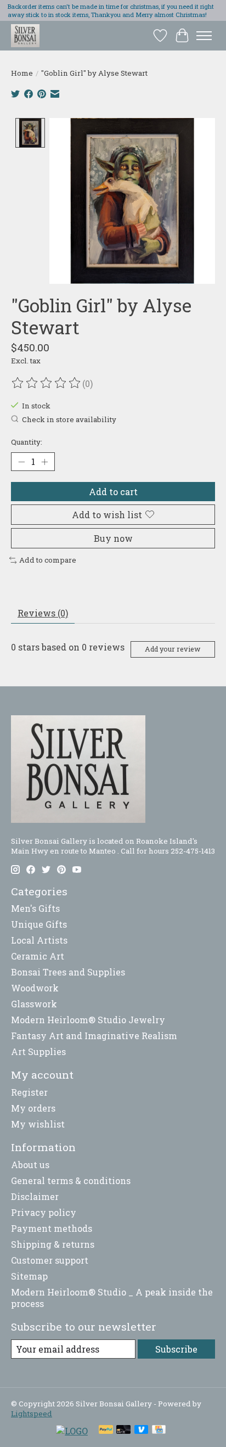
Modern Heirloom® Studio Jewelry (88, 1019)
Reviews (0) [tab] (43, 613)
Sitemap (29, 1276)
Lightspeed (31, 1413)
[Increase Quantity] (44, 462)
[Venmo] (141, 1430)
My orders (33, 1108)
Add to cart (113, 491)
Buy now (113, 538)
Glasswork (34, 1003)
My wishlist (38, 1124)
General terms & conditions (71, 1180)
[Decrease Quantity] (21, 462)
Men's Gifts (35, 908)
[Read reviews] (46, 383)
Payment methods (51, 1228)
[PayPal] (106, 1430)
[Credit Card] (159, 1430)
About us (30, 1164)
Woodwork (35, 988)
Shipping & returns (52, 1244)
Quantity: (26, 442)
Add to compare (47, 560)
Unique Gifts (39, 924)
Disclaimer (35, 1196)
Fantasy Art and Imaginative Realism (94, 1035)
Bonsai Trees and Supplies (68, 972)
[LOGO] (72, 1431)
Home (22, 73)
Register (29, 1092)
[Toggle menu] (204, 36)
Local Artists (39, 940)
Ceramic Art (37, 956)
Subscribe (176, 1349)
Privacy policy (43, 1212)
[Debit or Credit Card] (123, 1430)
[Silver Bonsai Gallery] (25, 35)
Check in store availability (69, 419)
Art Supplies (38, 1051)
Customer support (49, 1260)
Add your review (172, 648)
